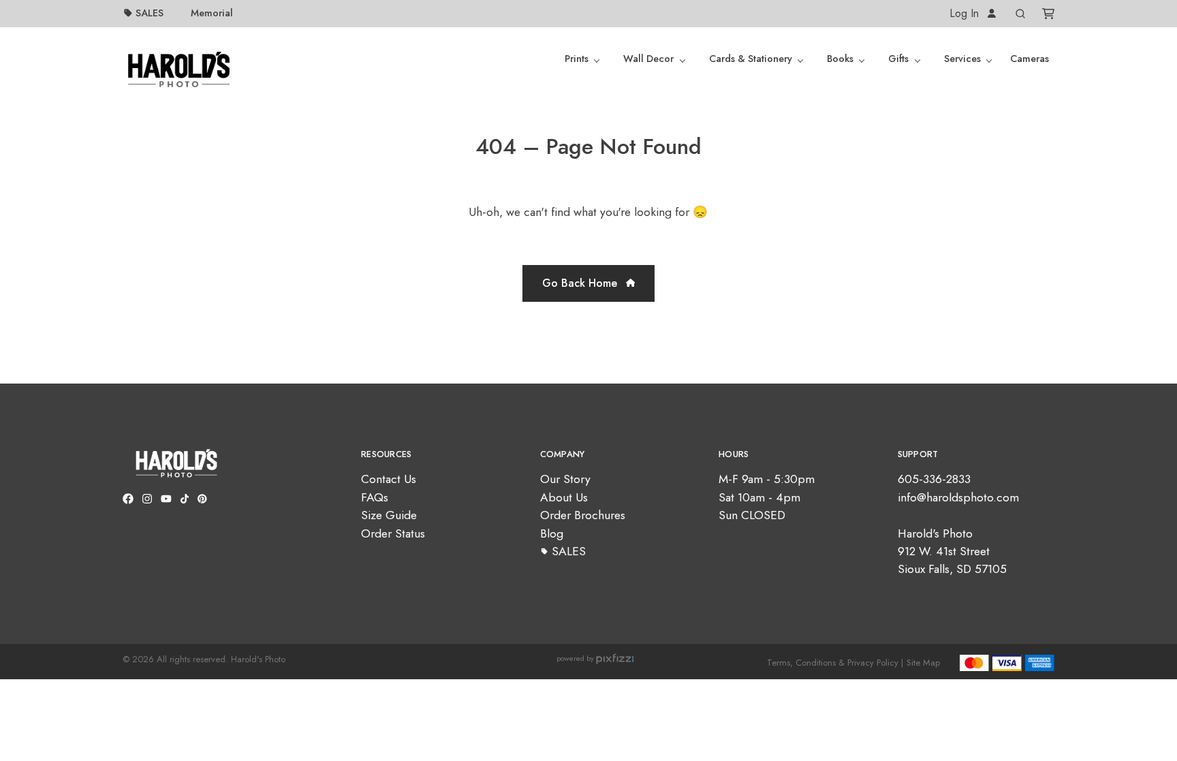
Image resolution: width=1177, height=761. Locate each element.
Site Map (923, 662)
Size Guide (389, 515)
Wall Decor (648, 58)
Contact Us (388, 479)
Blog (551, 533)
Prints (576, 58)
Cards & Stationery (750, 58)
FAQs (374, 497)
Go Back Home (581, 283)
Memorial (212, 13)
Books (840, 58)
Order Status (393, 533)
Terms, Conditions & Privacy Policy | (835, 662)
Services (962, 58)
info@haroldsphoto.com (958, 497)
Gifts (898, 58)
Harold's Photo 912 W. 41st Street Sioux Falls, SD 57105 (952, 551)
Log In (966, 13)
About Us (564, 497)
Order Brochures (582, 515)
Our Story (565, 479)
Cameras (1029, 58)
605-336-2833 (934, 479)
